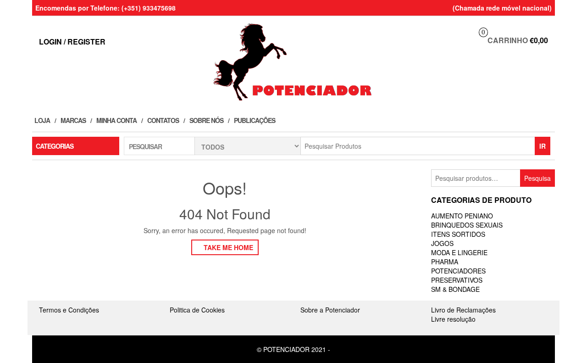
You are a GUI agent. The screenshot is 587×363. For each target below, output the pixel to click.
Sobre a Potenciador (330, 309)
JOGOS (442, 243)
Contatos (163, 120)
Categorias (54, 146)
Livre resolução (453, 319)
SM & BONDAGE (455, 289)
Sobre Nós (206, 120)
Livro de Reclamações (463, 309)
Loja (42, 120)
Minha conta (116, 120)
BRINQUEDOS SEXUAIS (467, 224)
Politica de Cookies (197, 309)
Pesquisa (537, 178)
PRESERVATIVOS (456, 280)
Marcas (73, 120)
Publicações (254, 120)
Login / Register (72, 41)
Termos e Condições (69, 309)
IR (542, 146)
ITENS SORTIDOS (458, 234)
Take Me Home (227, 247)
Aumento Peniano (462, 215)
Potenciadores (458, 270)
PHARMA (444, 261)
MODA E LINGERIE (459, 252)
